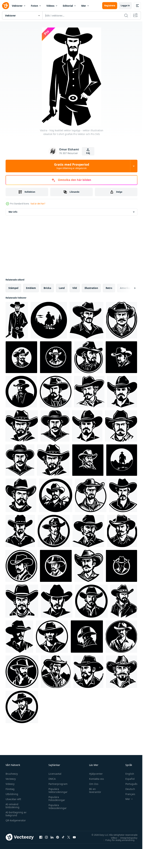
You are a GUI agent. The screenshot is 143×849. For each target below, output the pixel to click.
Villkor (111, 837)
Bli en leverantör (94, 790)
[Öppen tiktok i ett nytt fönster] (63, 837)
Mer (83, 5)
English (127, 773)
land (62, 288)
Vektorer (17, 5)
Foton (34, 5)
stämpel (13, 288)
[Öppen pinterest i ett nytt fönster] (57, 837)
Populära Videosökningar (57, 806)
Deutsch (127, 789)
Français (128, 794)
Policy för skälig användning (117, 839)
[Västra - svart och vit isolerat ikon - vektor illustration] (52, 636)
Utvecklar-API (13, 799)
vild (74, 288)
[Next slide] (129, 288)
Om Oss (92, 784)
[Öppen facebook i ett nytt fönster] (40, 837)
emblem (31, 288)
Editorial (68, 5)
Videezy (10, 784)
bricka (47, 288)
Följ (88, 153)
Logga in (125, 5)
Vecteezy (11, 778)
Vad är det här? (38, 203)
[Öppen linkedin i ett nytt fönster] (52, 837)
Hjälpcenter (94, 773)
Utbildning (12, 794)
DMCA (51, 778)
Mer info (13, 211)
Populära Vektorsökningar (57, 790)
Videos (50, 5)
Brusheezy (12, 773)
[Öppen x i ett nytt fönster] (68, 837)
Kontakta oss (95, 778)
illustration (91, 288)
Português (129, 784)
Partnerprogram (57, 784)
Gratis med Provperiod (71, 166)
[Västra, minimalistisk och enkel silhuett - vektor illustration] (21, 357)
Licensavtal (54, 773)
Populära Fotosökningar (56, 798)
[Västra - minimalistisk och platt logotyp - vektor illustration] (22, 671)
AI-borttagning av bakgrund (16, 814)
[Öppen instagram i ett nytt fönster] (46, 837)
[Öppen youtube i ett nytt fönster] (74, 837)
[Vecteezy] (5, 5)
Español (127, 778)
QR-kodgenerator (16, 820)
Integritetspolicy (126, 837)
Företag (10, 789)
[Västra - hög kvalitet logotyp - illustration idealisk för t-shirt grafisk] (121, 357)
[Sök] (126, 15)
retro (109, 288)
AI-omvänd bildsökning (12, 806)
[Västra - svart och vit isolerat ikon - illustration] (91, 601)
